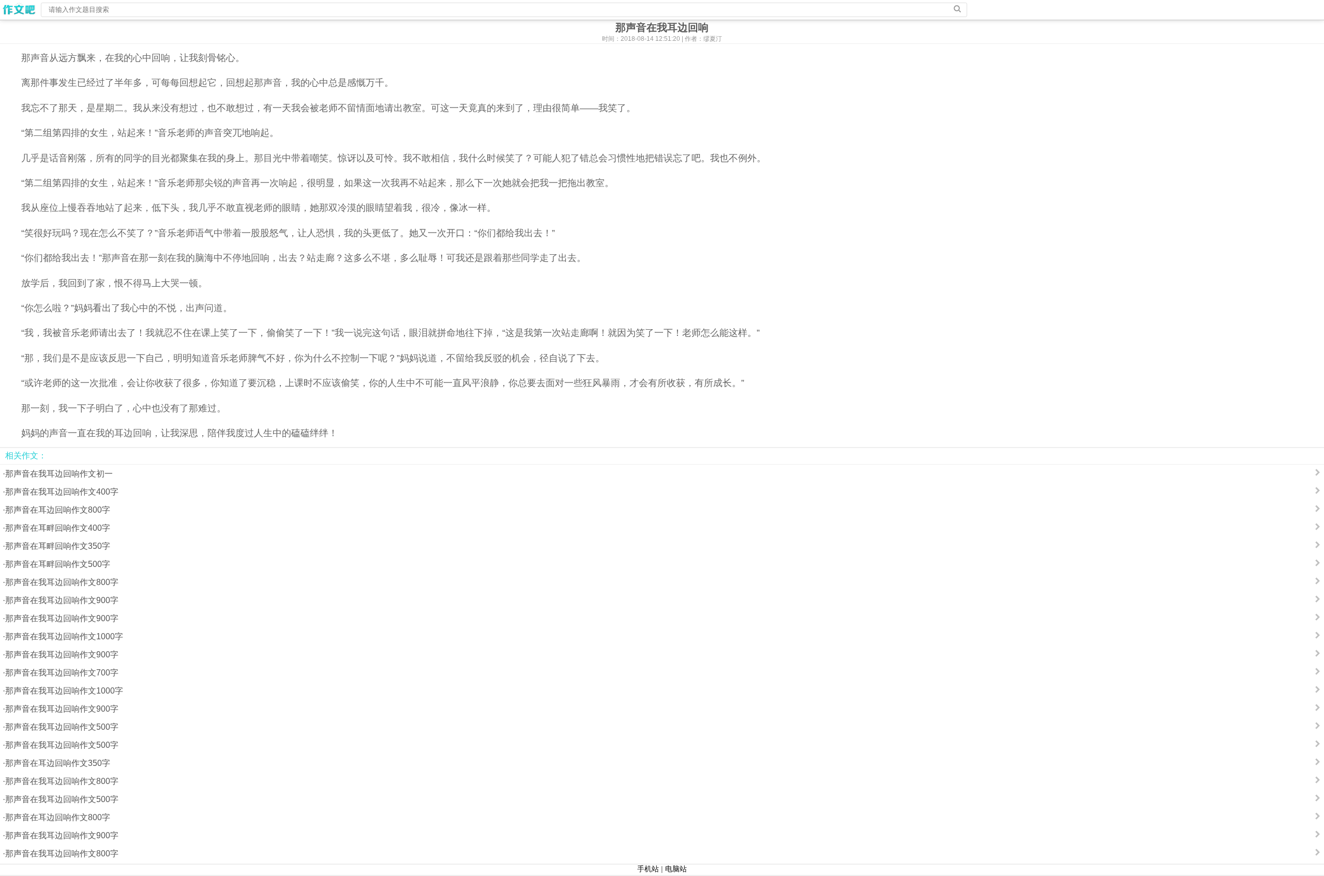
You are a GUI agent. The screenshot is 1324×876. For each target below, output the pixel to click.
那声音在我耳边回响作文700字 (61, 672)
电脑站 (676, 869)
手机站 (648, 869)
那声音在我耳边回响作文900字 (61, 600)
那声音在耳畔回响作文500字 (57, 564)
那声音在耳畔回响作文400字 (57, 528)
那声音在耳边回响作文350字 (57, 763)
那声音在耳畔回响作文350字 (57, 546)
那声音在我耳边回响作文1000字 (64, 636)
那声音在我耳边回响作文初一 (59, 473)
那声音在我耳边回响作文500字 (61, 727)
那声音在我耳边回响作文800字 (61, 582)
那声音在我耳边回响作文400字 (61, 491)
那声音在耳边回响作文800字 (57, 509)
